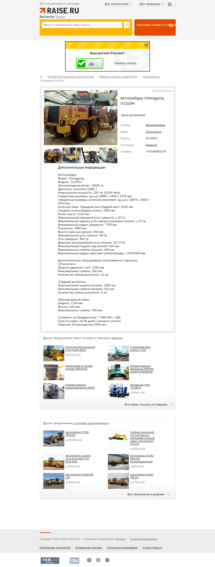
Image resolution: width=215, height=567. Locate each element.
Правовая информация (143, 539)
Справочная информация (122, 547)
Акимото (151, 145)
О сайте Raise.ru (152, 547)
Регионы (121, 539)
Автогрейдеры (155, 125)
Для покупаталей (116, 3)
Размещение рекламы (88, 547)
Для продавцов (150, 3)
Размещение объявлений (55, 547)
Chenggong (153, 131)
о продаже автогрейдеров (91, 423)
